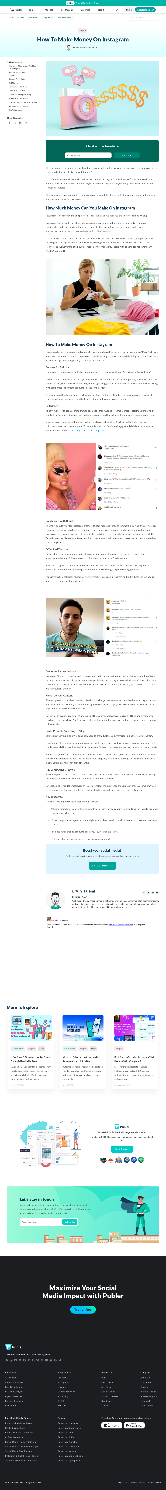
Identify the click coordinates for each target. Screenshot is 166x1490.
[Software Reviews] (119, 1160)
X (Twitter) (63, 1396)
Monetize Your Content (18, 98)
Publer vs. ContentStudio (70, 1456)
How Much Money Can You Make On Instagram (23, 67)
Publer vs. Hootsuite (68, 1423)
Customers (145, 1382)
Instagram (82, 30)
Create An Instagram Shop (20, 95)
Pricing (100, 10)
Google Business (66, 1392)
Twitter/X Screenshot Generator (21, 1461)
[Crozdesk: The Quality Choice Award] (134, 1160)
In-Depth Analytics (14, 1392)
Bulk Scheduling (13, 1387)
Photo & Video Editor (15, 1428)
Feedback (145, 1401)
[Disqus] (102, 948)
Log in (129, 10)
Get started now (145, 10)
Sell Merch (13, 83)
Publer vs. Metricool (68, 1451)
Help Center (107, 1382)
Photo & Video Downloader (19, 1423)
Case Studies (108, 1392)
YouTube (62, 1406)
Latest (21, 17)
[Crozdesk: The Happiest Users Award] (141, 1160)
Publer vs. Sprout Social (70, 1428)
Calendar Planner (14, 1382)
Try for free (83, 1309)
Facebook (63, 1378)
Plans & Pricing (148, 1392)
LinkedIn (62, 1387)
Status (104, 1406)
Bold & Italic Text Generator (19, 1433)
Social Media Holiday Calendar (21, 1442)
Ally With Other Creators (19, 106)
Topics (47, 17)
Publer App (117, 1418)
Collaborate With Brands (19, 87)
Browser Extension (14, 1401)
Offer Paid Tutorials (17, 91)
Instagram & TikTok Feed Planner (22, 1456)
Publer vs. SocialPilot (68, 1447)
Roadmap (106, 1401)
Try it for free (122, 1149)
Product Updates (17, 1049)
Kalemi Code (17, 1482)
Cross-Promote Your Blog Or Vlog (23, 102)
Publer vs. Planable (67, 1442)
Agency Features (13, 1396)
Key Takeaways (15, 110)
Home (11, 17)
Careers (144, 1387)
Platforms (33, 17)
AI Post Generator (14, 1437)
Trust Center (146, 1406)
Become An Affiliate (17, 79)
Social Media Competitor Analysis (22, 1447)
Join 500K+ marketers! (102, 865)
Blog (103, 1378)
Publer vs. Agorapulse (69, 1461)
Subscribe (126, 155)
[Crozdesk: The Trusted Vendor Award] (127, 1160)
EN (117, 10)
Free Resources (64, 17)
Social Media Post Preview (18, 1451)
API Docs (106, 1387)
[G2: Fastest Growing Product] (110, 1160)
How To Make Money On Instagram (19, 74)
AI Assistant (11, 1378)
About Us (145, 1378)
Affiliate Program (148, 1396)
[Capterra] (103, 1160)
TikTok (41, 1049)
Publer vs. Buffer (66, 1437)
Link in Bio (10, 1406)
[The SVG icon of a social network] (6, 1360)
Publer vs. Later (66, 1433)
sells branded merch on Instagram (86, 430)
